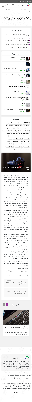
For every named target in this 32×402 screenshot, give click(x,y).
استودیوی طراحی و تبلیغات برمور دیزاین (16, 86)
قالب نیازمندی (21, 136)
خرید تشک (27, 130)
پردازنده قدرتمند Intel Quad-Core (17, 57)
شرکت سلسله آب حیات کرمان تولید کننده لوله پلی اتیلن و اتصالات (14, 75)
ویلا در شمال (26, 146)
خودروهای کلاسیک (6, 130)
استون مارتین (21, 122)
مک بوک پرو (26, 141)
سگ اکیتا (23, 81)
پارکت (22, 146)
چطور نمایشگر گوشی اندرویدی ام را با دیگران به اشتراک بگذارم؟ (17, 41)
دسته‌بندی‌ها (13, 6)
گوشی (15, 149)
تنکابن (19, 128)
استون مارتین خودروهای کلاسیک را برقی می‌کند (18, 47)
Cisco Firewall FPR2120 (19, 63)
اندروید (10, 122)
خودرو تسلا (13, 130)
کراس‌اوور (7, 146)
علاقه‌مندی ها (20, 1)
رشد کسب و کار (14, 133)
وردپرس (7, 144)
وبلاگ (26, 9)
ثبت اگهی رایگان (7, 6)
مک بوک (10, 138)
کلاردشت (19, 149)
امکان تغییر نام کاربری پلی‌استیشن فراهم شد (17, 18)
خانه (29, 9)
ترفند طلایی (11, 125)
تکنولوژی (24, 20)
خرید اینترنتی (9, 128)
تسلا (6, 125)
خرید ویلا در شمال (20, 130)
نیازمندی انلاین (9, 141)
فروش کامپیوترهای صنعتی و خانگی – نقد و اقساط (14, 68)
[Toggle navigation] (2, 6)
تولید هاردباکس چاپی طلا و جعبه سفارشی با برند (14, 109)
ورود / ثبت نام (27, 1)
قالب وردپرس (26, 138)
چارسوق (12, 146)
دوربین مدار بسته (22, 133)
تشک (22, 128)
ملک (14, 138)
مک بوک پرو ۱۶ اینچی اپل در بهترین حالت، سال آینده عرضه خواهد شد (16, 35)
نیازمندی (21, 141)
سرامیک (8, 133)
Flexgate (27, 122)
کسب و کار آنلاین (25, 149)
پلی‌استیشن (17, 146)
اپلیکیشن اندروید (26, 125)
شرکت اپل (27, 136)
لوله (22, 138)
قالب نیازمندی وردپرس (13, 136)
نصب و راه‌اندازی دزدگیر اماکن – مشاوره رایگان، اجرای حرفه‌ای (15, 98)
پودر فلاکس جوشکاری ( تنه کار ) (18, 92)
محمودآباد (18, 138)
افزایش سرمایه (15, 122)
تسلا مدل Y (27, 128)
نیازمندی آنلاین (15, 141)
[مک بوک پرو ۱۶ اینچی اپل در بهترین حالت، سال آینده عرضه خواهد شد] (16, 317)
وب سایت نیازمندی (17, 144)
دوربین (27, 133)
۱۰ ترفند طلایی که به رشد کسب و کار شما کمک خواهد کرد (16, 45)
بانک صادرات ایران (17, 125)
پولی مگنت (23, 104)
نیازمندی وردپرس (26, 144)
